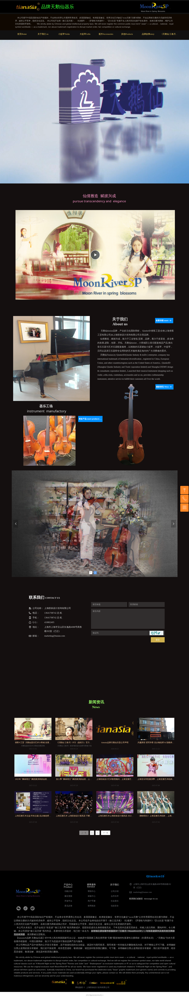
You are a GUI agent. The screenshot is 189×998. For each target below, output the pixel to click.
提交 (158, 640)
